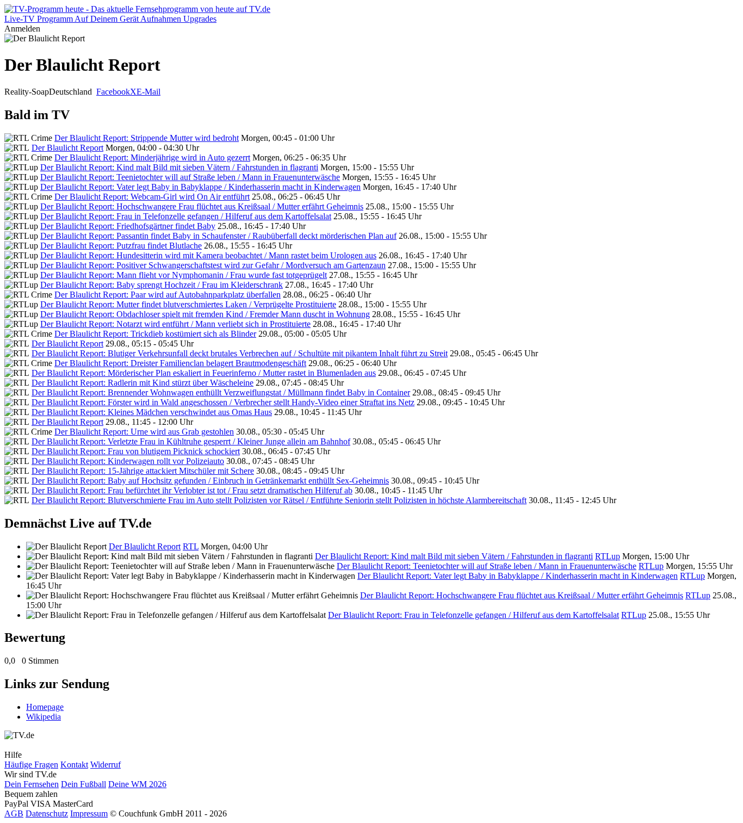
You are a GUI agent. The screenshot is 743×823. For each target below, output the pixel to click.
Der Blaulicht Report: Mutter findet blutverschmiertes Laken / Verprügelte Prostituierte (188, 304)
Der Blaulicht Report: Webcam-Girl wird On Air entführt (152, 196)
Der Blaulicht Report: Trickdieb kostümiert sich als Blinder (155, 333)
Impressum (89, 813)
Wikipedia (43, 716)
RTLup (607, 556)
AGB (13, 813)
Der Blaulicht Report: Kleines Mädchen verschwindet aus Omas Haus (152, 412)
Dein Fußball (83, 784)
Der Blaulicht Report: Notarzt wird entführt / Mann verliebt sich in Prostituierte (175, 324)
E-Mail (148, 91)
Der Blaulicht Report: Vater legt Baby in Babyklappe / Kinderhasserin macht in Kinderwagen (200, 186)
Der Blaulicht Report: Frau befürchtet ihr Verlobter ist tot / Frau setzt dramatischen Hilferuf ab (192, 490)
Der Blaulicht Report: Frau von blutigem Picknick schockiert (136, 451)
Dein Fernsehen (31, 784)
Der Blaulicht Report (67, 147)
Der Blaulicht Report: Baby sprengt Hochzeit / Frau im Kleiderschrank (161, 284)
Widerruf (105, 764)
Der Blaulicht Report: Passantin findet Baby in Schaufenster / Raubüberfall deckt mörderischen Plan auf (218, 235)
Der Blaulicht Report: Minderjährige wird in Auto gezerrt (152, 157)
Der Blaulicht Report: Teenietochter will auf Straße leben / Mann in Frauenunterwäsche (190, 177)
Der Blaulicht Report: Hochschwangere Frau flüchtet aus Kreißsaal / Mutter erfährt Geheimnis (201, 206)
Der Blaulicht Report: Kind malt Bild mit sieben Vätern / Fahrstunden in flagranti (179, 167)
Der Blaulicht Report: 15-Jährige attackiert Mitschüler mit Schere (143, 470)
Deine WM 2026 (137, 784)
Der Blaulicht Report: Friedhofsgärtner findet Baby (127, 226)
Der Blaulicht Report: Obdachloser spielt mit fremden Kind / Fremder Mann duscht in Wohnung (205, 314)
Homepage (45, 706)
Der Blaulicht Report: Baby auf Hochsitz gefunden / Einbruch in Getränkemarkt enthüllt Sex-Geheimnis (210, 480)
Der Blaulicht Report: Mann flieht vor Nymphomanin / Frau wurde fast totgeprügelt (183, 275)
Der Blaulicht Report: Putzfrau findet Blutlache (121, 245)
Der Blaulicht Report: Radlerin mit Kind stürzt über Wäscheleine (142, 382)
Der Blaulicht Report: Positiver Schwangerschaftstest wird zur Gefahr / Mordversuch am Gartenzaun (213, 265)
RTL (191, 546)
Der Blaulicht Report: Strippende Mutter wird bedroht (146, 138)
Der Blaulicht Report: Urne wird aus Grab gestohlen (144, 431)
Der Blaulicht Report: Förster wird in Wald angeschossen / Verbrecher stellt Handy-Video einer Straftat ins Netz (223, 402)
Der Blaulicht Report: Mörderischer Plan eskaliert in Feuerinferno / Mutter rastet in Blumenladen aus (204, 373)
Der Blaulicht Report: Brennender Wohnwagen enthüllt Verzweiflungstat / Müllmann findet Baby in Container (221, 392)
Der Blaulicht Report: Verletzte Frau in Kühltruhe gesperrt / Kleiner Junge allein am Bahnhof (191, 441)
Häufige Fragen (31, 764)
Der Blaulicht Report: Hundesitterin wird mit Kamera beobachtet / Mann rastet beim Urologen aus (208, 255)
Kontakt (74, 764)
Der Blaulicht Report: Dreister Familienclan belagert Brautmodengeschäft (180, 363)
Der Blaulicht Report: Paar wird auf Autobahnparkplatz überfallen (167, 294)
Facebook (113, 91)
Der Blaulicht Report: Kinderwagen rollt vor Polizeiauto (128, 461)
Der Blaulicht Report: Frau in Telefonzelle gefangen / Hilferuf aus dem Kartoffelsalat (185, 216)
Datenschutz (47, 813)
